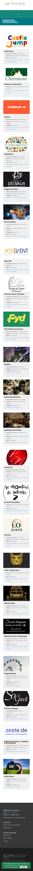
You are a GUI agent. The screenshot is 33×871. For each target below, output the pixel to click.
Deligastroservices (11, 189)
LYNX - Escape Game (11, 570)
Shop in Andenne (7, 838)
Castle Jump (8, 51)
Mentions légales (7, 860)
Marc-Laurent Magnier (15, 856)
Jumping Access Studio (12, 430)
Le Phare (5, 841)
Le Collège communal (20, 855)
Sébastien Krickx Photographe (15, 636)
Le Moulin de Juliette (12, 502)
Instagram (20, 59)
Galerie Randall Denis (12, 397)
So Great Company (11, 708)
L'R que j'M (8, 467)
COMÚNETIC (8, 154)
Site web (8, 59)
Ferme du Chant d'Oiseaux (14, 294)
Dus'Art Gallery (10, 222)
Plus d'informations (14, 867)
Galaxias (7, 364)
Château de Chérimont (12, 84)
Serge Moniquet (10, 673)
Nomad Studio (9, 603)
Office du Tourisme (12, 813)
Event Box (8, 261)
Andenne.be (6, 835)
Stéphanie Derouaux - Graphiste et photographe (16, 742)
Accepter (23, 867)
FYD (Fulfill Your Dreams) (13, 329)
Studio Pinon (9, 776)
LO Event (7, 535)
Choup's (7, 117)
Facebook (14, 59)
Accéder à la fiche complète (19, 197)
